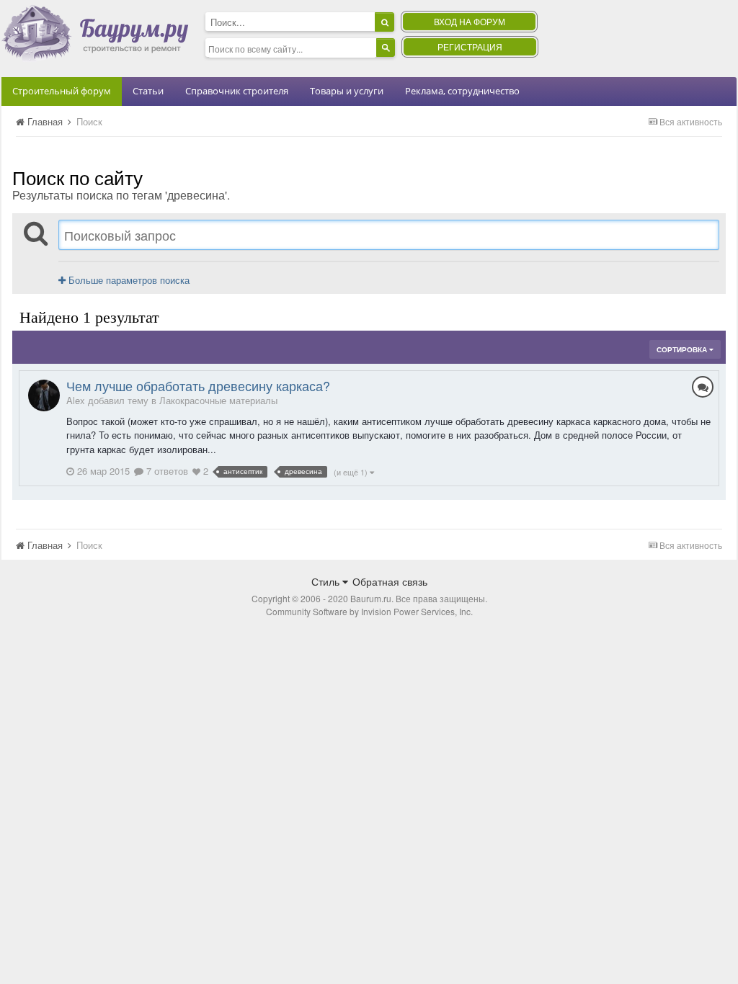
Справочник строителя (236, 90)
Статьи (148, 90)
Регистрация (469, 46)
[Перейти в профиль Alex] (44, 395)
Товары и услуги (346, 90)
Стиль (326, 581)
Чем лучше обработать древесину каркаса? (198, 385)
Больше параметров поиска (128, 280)
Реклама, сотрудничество (462, 90)
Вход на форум (469, 21)
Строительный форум (61, 90)
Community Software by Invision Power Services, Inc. (369, 611)
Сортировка (683, 349)
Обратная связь (389, 581)
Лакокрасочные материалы (218, 400)
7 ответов (165, 471)
